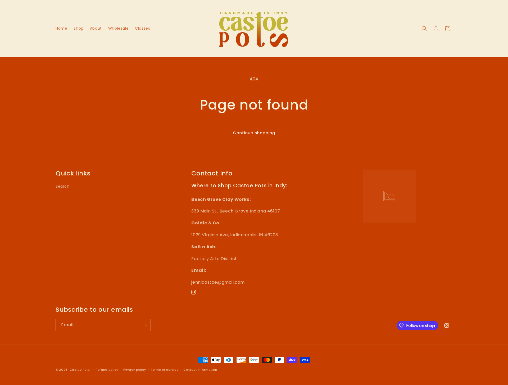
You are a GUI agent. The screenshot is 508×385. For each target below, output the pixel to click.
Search (63, 186)
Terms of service (164, 370)
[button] (424, 28)
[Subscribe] (145, 325)
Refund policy (107, 370)
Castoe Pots (80, 370)
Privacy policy (134, 370)
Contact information (200, 370)
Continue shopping (254, 132)
